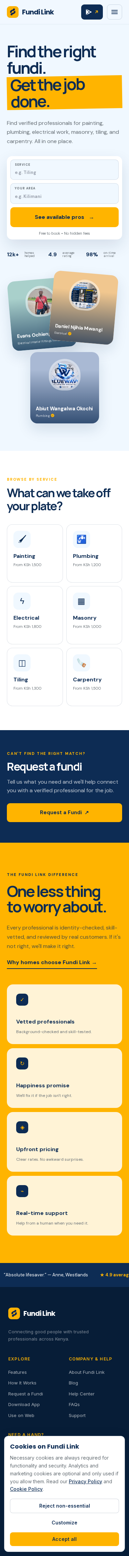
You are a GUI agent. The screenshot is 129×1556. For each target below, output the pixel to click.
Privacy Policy (85, 1481)
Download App (24, 1404)
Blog (73, 1382)
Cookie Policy (26, 1489)
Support (77, 1415)
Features (17, 1372)
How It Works (22, 1382)
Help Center (82, 1393)
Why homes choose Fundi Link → (52, 962)
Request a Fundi (64, 812)
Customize (64, 1522)
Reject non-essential (64, 1506)
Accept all (64, 1539)
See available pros (64, 217)
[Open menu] (114, 12)
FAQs (74, 1404)
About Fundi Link (87, 1372)
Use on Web (21, 1415)
